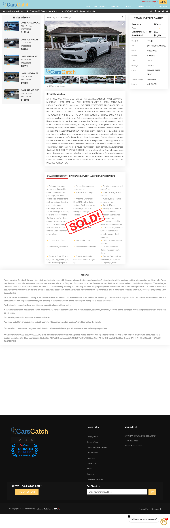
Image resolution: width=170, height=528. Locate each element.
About (89, 469)
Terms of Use (92, 442)
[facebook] (156, 11)
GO (152, 492)
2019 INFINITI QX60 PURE (31, 90)
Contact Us (129, 6)
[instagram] (163, 11)
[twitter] (159, 11)
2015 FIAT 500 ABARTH (31, 39)
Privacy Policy (92, 437)
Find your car (92, 453)
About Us (162, 6)
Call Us (163, 2)
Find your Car (100, 6)
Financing (114, 6)
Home (88, 6)
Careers (90, 474)
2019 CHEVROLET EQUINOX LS (31, 73)
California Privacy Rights (97, 447)
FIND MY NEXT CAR (27, 492)
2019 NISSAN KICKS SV (31, 56)
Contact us (91, 463)
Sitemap (156, 509)
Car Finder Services (146, 6)
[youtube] (167, 11)
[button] (123, 24)
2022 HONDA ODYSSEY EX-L (31, 22)
